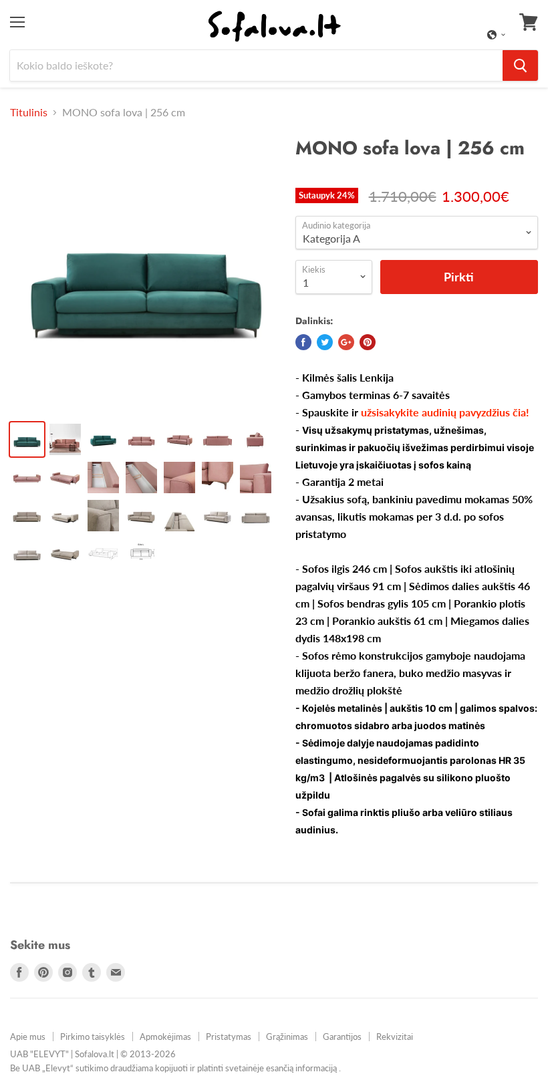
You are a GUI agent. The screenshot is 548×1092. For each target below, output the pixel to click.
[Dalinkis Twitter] (325, 342)
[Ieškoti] (520, 65)
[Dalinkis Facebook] (303, 342)
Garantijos (342, 1036)
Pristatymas (228, 1036)
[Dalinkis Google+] (346, 342)
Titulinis (28, 112)
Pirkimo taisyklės (92, 1036)
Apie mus (27, 1036)
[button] (496, 34)
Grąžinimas (287, 1036)
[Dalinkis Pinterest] (368, 342)
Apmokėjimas (165, 1036)
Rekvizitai (394, 1036)
